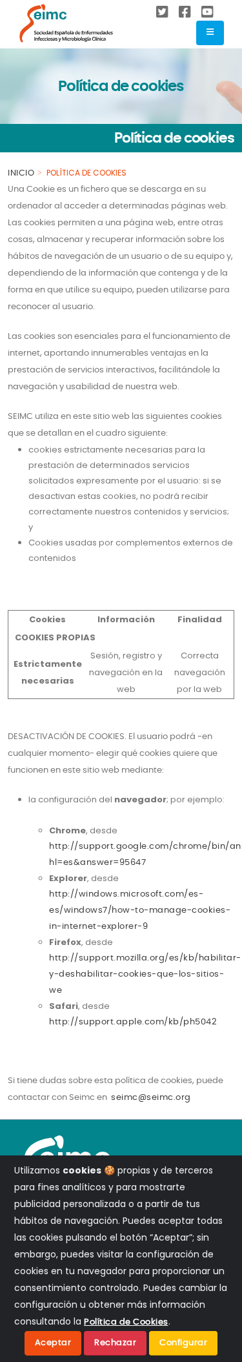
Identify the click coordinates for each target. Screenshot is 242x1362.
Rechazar (115, 1343)
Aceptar (53, 1343)
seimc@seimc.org (151, 1097)
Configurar (183, 1343)
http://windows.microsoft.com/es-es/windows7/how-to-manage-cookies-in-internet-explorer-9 (139, 910)
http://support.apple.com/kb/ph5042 (132, 1022)
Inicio (21, 173)
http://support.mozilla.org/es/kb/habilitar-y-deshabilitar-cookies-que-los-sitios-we (145, 974)
